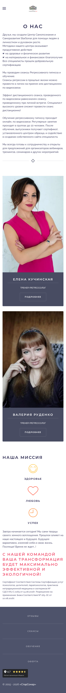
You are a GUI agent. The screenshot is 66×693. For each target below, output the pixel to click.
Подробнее (33, 297)
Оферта (33, 661)
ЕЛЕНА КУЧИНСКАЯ (33, 279)
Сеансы (33, 631)
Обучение (33, 646)
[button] (4, 8)
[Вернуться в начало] (33, 8)
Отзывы (33, 616)
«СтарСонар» (28, 684)
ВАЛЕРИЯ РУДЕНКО (33, 415)
